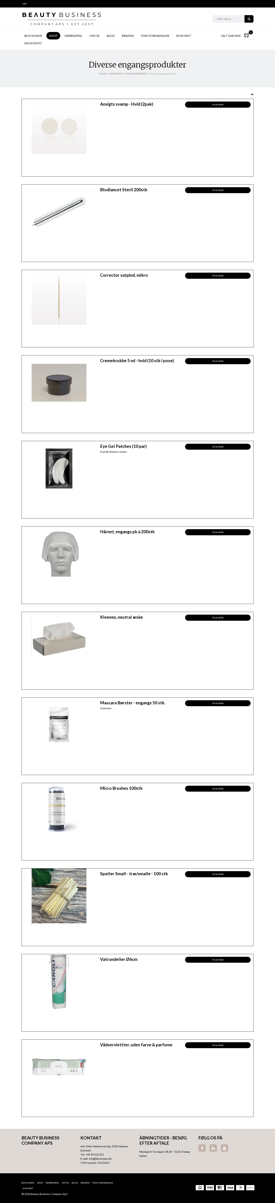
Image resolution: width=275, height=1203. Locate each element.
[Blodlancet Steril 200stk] (59, 222)
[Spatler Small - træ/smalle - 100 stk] (59, 906)
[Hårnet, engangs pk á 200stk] (59, 564)
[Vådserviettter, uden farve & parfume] (59, 1077)
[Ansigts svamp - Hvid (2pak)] (59, 136)
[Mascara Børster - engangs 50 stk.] (59, 735)
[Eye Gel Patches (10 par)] (59, 478)
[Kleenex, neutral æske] (59, 649)
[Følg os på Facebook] (202, 1148)
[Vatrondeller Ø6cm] (59, 991)
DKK (25, 4)
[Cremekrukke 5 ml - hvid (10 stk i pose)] (59, 392)
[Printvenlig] (252, 94)
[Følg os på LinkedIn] (213, 1148)
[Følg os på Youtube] (224, 1148)
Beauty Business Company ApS (40, 1140)
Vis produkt (218, 104)
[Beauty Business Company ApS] (62, 18)
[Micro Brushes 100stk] (59, 820)
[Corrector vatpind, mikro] (59, 307)
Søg (249, 19)
